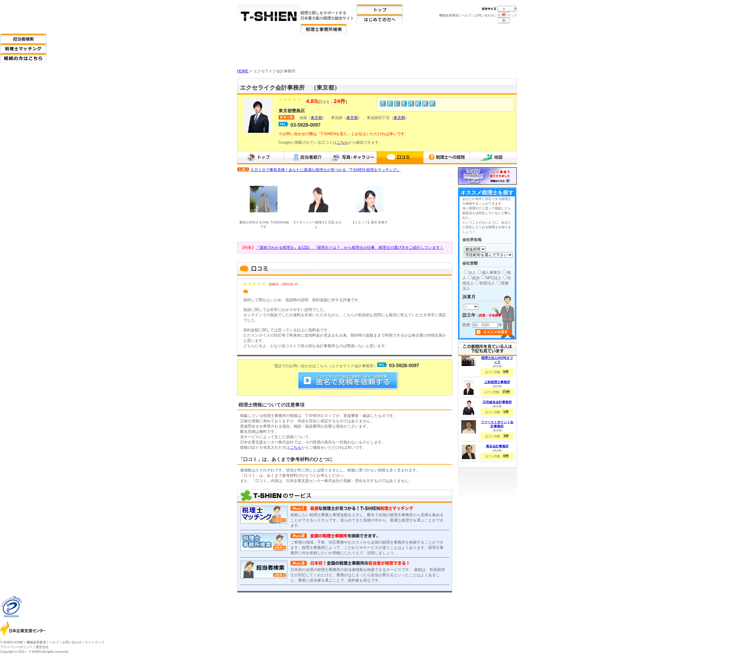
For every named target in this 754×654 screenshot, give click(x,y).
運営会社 (42, 647)
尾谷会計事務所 (497, 446)
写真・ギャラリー (353, 157)
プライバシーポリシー (16, 647)
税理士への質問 (446, 157)
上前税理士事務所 (497, 382)
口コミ (400, 157)
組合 (476, 278)
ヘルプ (467, 15)
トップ (260, 157)
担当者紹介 (307, 157)
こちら (342, 142)
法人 (472, 272)
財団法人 (487, 283)
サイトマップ (507, 15)
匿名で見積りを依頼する (347, 380)
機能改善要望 (449, 15)
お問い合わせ (484, 15)
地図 (493, 157)
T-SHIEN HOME (11, 642)
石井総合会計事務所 (497, 402)
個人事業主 (491, 272)
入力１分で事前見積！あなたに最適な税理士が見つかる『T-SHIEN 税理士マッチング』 (325, 170)
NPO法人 (494, 278)
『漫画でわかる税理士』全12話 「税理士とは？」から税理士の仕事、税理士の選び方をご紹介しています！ (350, 247)
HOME (243, 71)
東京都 (316, 117)
